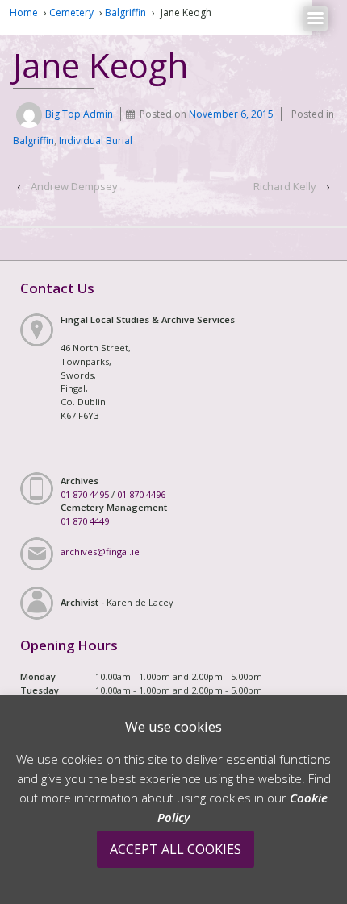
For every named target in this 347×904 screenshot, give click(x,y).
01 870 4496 (141, 494)
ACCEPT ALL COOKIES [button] (175, 849)
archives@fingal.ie (100, 551)
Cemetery (71, 12)
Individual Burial (95, 140)
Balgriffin (125, 12)
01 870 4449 (85, 521)
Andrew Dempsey (74, 186)
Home (24, 12)
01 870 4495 (85, 494)
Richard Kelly (284, 186)
